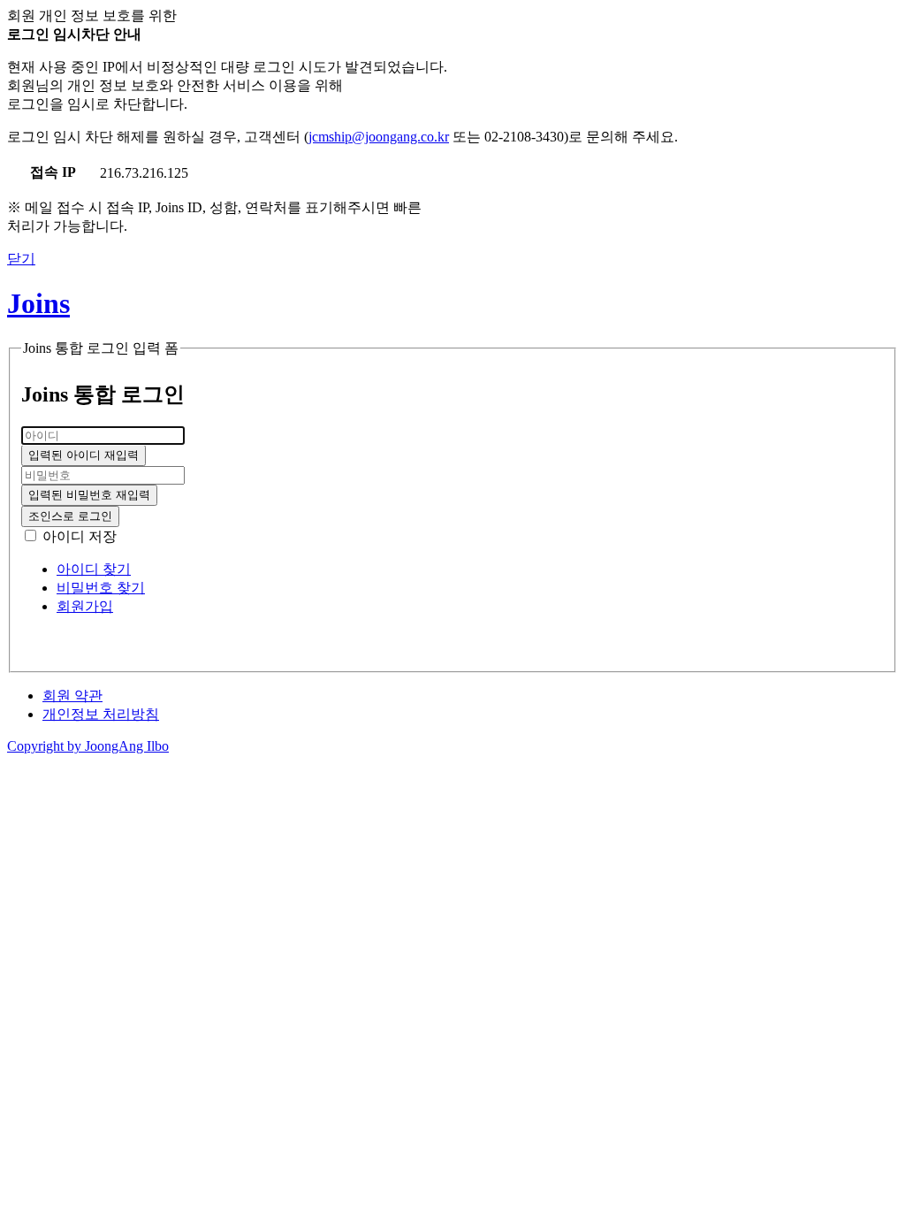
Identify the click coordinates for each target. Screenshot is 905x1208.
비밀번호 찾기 (101, 587)
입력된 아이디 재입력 (83, 455)
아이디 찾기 (94, 569)
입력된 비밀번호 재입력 (89, 494)
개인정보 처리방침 (100, 714)
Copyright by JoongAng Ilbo (88, 745)
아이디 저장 (79, 536)
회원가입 (85, 606)
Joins (38, 303)
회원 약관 (72, 695)
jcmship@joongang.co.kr (378, 136)
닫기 (21, 258)
